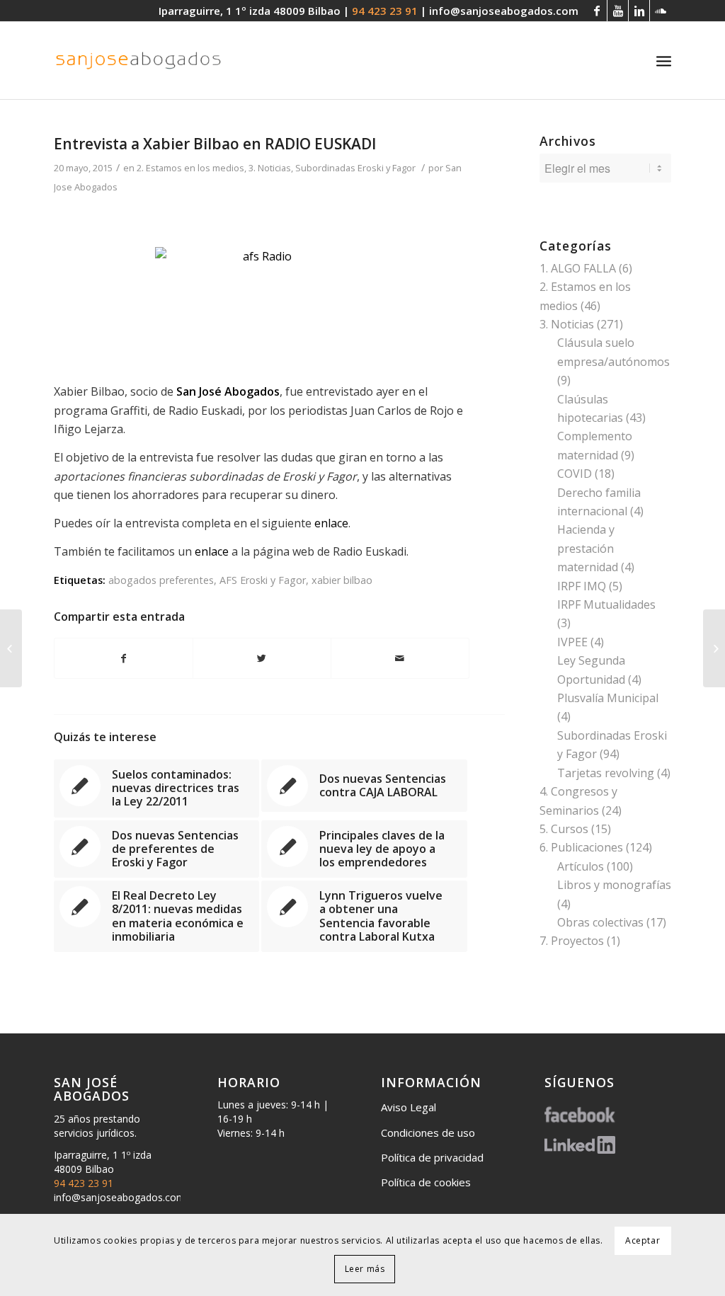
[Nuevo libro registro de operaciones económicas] (11, 648)
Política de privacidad (432, 1157)
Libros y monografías (614, 885)
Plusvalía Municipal (607, 698)
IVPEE (572, 642)
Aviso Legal (408, 1107)
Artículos (580, 866)
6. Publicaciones (581, 847)
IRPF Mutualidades (606, 604)
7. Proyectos (572, 940)
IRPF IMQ (581, 586)
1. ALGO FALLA (578, 268)
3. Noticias (270, 167)
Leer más (365, 1269)
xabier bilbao (342, 580)
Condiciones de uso (428, 1132)
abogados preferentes (161, 580)
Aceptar (642, 1240)
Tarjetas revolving (605, 773)
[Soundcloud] (660, 10)
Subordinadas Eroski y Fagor (355, 167)
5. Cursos (564, 829)
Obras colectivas (600, 922)
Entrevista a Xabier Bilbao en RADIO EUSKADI (215, 144)
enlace (331, 523)
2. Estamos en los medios (190, 167)
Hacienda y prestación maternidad (587, 548)
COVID (574, 473)
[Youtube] (617, 10)
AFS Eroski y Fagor (262, 580)
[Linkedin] (639, 10)
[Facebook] (596, 10)
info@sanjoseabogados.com (503, 11)
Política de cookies (426, 1182)
